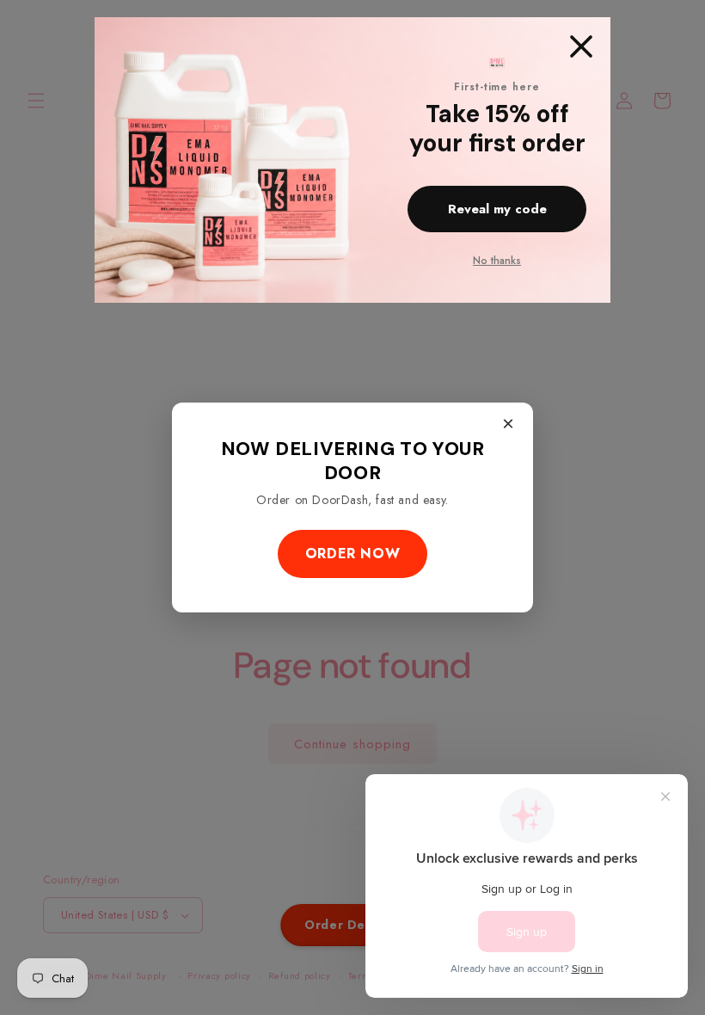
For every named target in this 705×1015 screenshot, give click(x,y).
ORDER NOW (352, 553)
